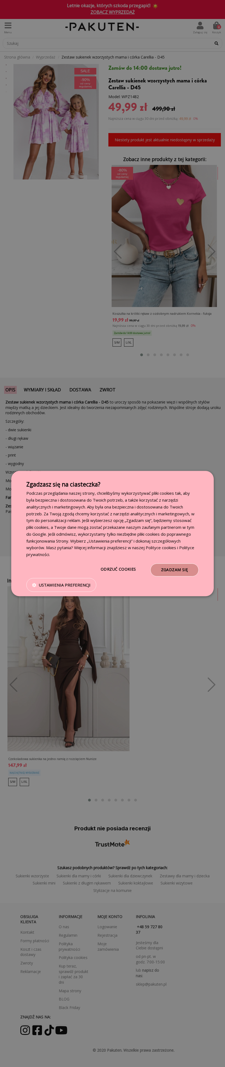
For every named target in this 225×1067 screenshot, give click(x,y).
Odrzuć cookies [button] (118, 569)
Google (39, 534)
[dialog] (112, 533)
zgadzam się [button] (174, 569)
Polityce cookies (161, 548)
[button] (61, 585)
